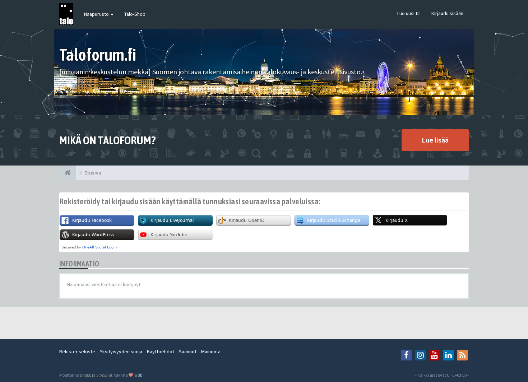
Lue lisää (435, 139)
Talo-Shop (134, 14)
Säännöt (187, 351)
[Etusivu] (67, 173)
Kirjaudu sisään (447, 13)
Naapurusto (97, 14)
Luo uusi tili (409, 13)
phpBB (85, 375)
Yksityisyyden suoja (121, 351)
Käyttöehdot (160, 351)
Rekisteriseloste (77, 351)
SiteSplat (104, 375)
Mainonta (211, 351)
